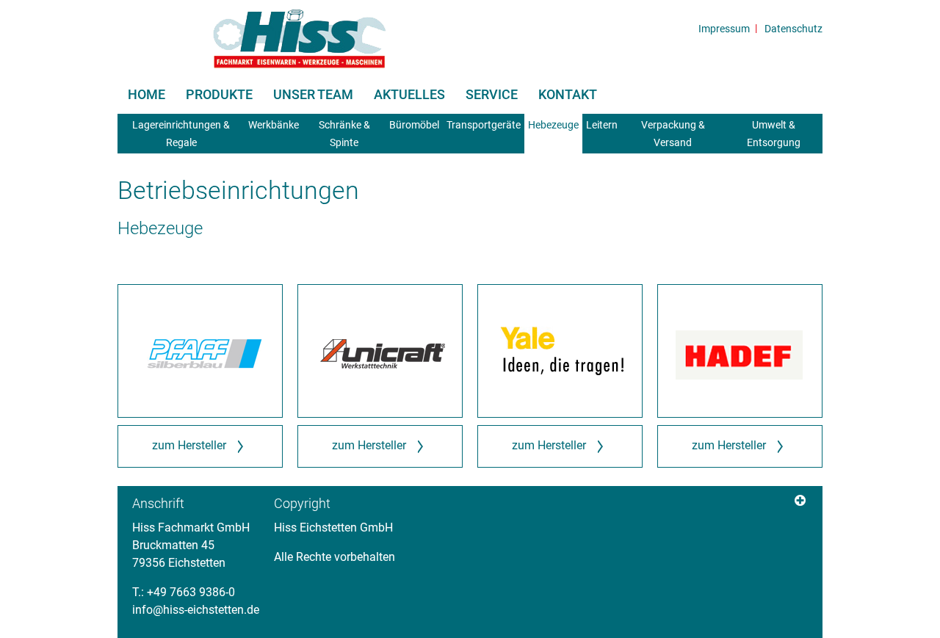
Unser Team (313, 94)
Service (492, 94)
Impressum (724, 29)
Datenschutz (793, 29)
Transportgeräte (483, 125)
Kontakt (567, 94)
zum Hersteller (192, 445)
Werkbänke (273, 125)
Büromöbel (414, 125)
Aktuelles (409, 94)
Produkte (219, 94)
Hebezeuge (553, 125)
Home (146, 94)
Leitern (602, 125)
